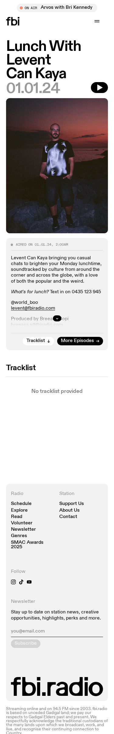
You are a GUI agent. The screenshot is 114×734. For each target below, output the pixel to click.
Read (16, 517)
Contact (68, 517)
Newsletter (23, 529)
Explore (19, 510)
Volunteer (22, 523)
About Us (69, 510)
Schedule (21, 504)
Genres (19, 536)
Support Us (71, 504)
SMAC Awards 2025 (27, 545)
